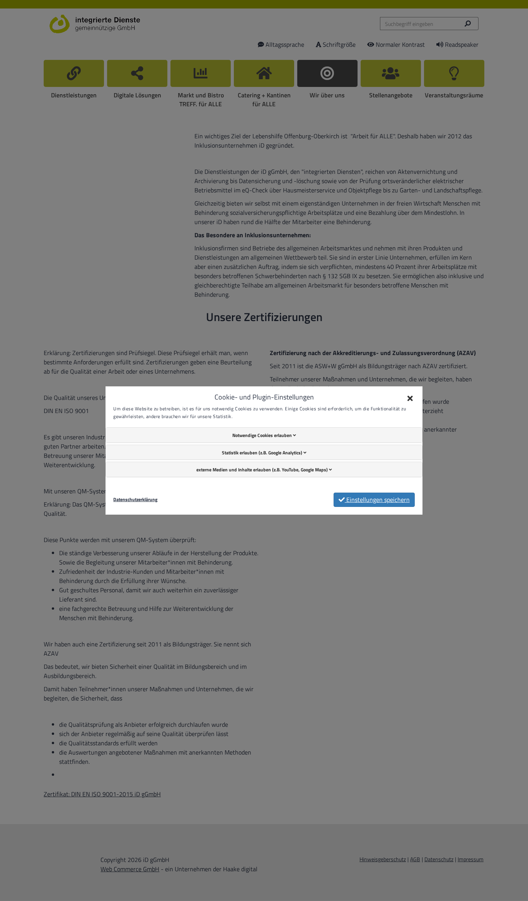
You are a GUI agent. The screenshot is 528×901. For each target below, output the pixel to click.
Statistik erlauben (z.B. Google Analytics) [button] (262, 452)
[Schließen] (410, 398)
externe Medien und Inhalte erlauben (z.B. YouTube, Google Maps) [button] (262, 469)
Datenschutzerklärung (135, 499)
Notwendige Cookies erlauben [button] (262, 435)
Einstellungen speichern (377, 499)
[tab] (264, 435)
